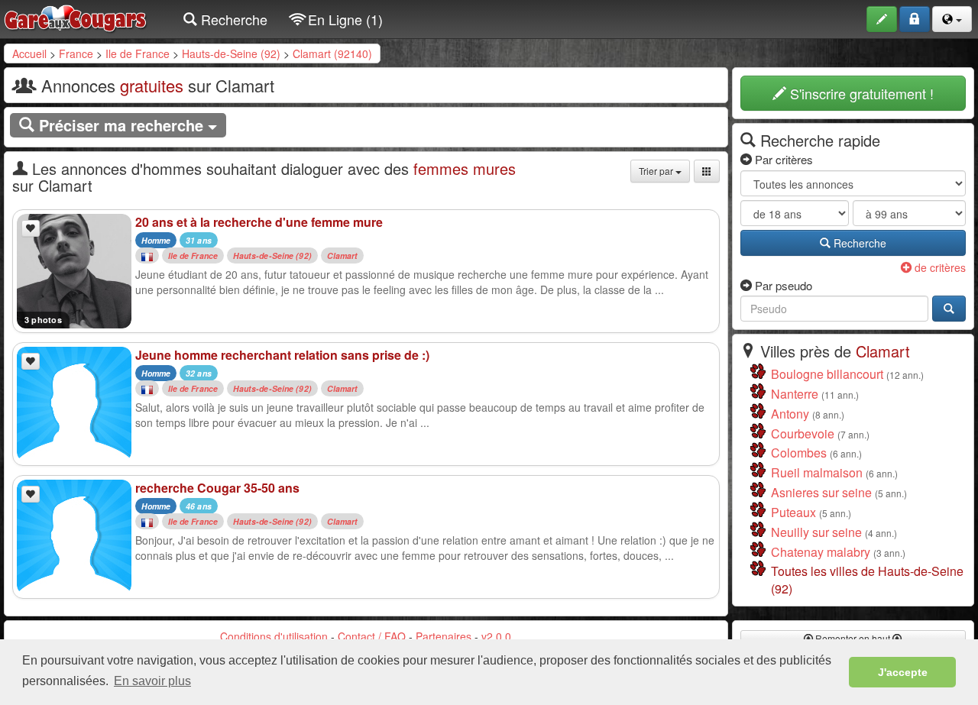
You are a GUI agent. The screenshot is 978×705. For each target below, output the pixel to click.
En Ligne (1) (343, 19)
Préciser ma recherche (121, 125)
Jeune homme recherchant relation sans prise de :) (282, 355)
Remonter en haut (852, 638)
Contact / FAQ (372, 636)
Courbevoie (802, 433)
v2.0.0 (496, 636)
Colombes (799, 452)
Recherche (232, 19)
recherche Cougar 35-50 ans (217, 487)
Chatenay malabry (820, 552)
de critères (939, 267)
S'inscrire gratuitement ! (860, 93)
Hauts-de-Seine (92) (231, 53)
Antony (790, 413)
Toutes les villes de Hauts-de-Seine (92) (867, 579)
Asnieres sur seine (821, 492)
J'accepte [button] (903, 672)
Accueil (29, 53)
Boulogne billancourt (827, 374)
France (76, 53)
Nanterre (794, 394)
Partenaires (443, 636)
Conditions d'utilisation (274, 636)
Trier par (657, 170)
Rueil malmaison (817, 472)
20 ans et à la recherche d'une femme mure (259, 222)
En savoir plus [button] (152, 680)
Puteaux (793, 512)
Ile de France (137, 53)
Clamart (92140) (332, 53)
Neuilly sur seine (816, 532)
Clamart (342, 255)
